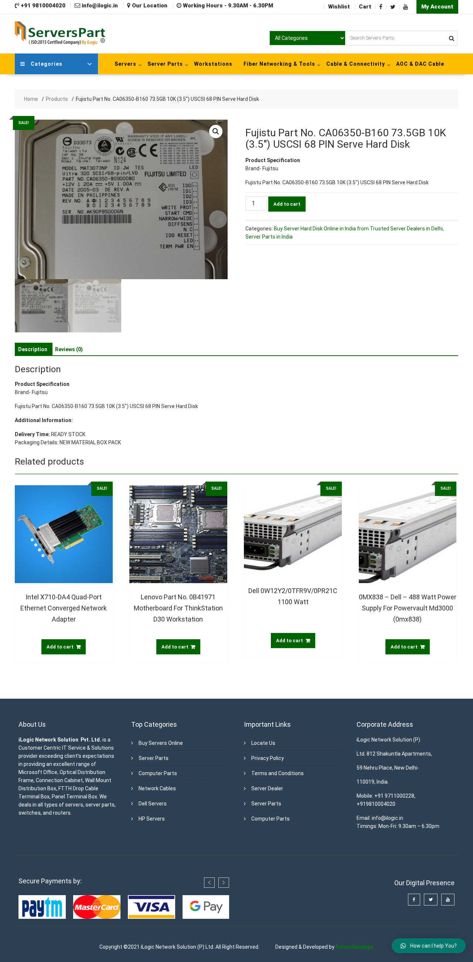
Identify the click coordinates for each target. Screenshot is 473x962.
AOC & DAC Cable (420, 64)
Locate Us (263, 743)
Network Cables (157, 788)
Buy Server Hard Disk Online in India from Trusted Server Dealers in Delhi (358, 229)
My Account (437, 6)
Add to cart (286, 204)
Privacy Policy (267, 758)
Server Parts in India (269, 237)
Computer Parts (158, 773)
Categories (46, 64)
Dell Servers (153, 804)
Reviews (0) (69, 349)
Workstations (213, 64)
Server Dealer (267, 788)
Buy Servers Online (161, 743)
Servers (125, 64)
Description (32, 349)
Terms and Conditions (277, 773)
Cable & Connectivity (355, 64)
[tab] (32, 349)
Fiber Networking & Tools (279, 64)
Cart (365, 6)
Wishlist (339, 6)
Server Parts (165, 64)
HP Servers (152, 819)
